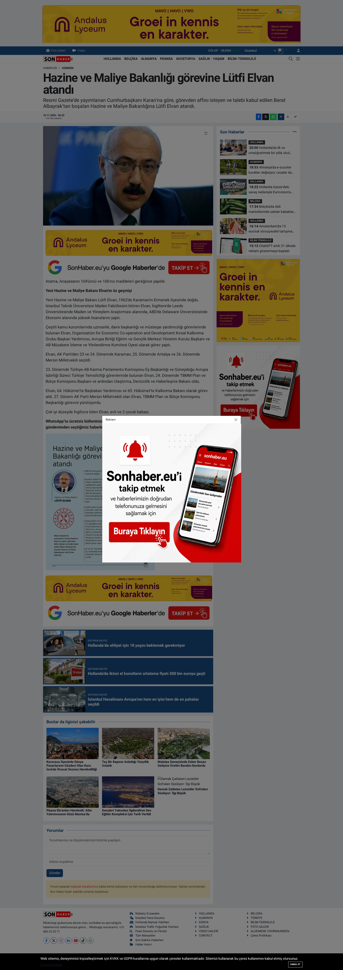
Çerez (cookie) (51, 965)
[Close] (236, 420)
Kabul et (295, 964)
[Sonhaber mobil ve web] (171, 493)
